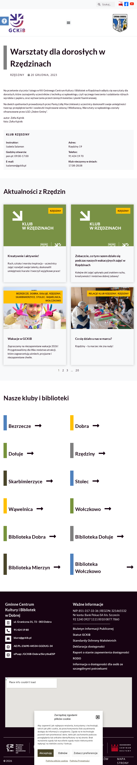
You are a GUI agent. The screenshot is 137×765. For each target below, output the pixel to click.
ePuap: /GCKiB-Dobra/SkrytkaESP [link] (34, 653)
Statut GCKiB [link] (81, 635)
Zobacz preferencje (86, 753)
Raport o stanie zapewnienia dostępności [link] (101, 652)
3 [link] (67, 370)
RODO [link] (77, 658)
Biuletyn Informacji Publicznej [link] (93, 629)
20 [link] (77, 370)
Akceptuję (45, 753)
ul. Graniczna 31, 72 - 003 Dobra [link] (32, 621)
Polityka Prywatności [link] (80, 760)
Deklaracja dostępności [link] (89, 646)
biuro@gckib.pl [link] (22, 637)
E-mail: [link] (10, 161)
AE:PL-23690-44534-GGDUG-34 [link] (33, 645)
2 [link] (63, 370)
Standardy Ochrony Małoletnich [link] (94, 640)
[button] (97, 717)
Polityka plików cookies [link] (57, 760)
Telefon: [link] (73, 151)
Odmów (62, 753)
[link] (4, 21)
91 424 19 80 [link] (21, 629)
